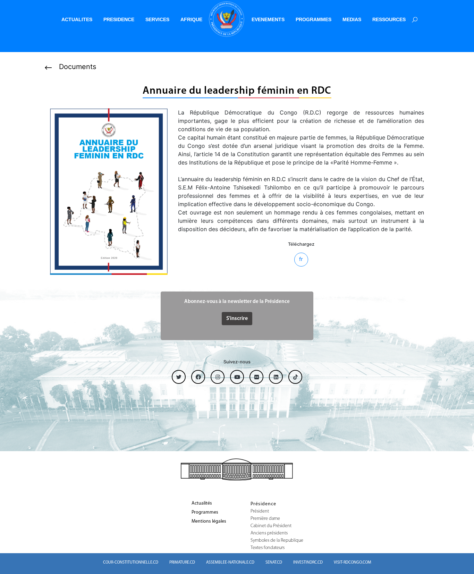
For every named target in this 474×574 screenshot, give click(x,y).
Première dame (265, 518)
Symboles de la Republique (277, 540)
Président (260, 511)
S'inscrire (237, 318)
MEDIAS (351, 19)
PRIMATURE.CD (182, 562)
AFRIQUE (191, 19)
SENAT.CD (273, 562)
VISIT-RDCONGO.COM (352, 562)
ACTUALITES (76, 19)
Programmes (205, 512)
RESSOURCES (389, 19)
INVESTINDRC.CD (308, 562)
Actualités (202, 503)
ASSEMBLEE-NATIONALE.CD (230, 562)
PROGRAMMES (313, 19)
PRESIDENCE (118, 19)
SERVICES (157, 19)
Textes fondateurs (268, 548)
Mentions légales (209, 521)
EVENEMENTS (268, 19)
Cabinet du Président (271, 526)
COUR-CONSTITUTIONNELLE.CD (130, 562)
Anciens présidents (269, 533)
